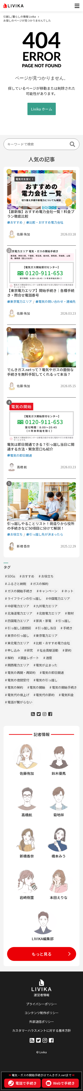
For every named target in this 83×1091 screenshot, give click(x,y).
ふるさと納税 (17, 583)
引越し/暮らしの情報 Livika (19, 16)
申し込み (14, 650)
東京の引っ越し (18, 635)
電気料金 (67, 695)
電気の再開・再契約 (21, 672)
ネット (68, 591)
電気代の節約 (45, 695)
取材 (71, 613)
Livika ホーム (41, 109)
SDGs (11, 576)
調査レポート (29, 658)
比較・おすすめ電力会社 (46, 222)
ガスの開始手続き (20, 591)
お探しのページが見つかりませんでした (27, 20)
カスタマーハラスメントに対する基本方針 (41, 1030)
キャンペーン (48, 591)
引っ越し (64, 620)
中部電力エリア (18, 606)
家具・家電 (43, 620)
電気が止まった (46, 665)
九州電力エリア (47, 606)
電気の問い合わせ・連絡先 (57, 301)
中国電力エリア (59, 598)
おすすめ (16, 222)
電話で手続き (26, 1083)
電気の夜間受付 (18, 680)
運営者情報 (41, 995)
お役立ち (16, 534)
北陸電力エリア (50, 613)
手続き (67, 628)
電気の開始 (37, 687)
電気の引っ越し (47, 680)
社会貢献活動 (49, 650)
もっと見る (42, 954)
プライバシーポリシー (41, 1004)
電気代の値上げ (18, 695)
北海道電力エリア (20, 613)
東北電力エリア (18, 643)
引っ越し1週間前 (19, 628)
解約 (11, 658)
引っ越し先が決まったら (46, 534)
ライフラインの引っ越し (25, 598)
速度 (49, 658)
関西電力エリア (18, 665)
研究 (30, 650)
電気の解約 (15, 687)
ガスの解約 (40, 583)
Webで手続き (64, 1083)
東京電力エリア (21, 301)
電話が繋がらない (20, 702)
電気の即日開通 (21, 455)
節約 (68, 650)
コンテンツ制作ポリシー (42, 1013)
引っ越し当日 (47, 628)
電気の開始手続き (64, 687)
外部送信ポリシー (41, 1021)
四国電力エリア (18, 620)
